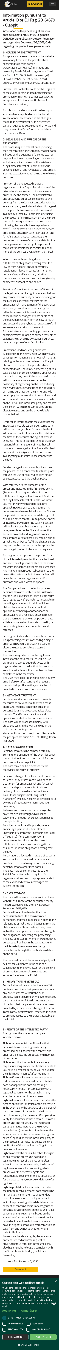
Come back (20, 1269)
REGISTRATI (35, 4)
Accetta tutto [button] (43, 1337)
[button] (29, 1311)
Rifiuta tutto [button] (15, 1337)
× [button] (55, 1281)
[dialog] (29, 1314)
